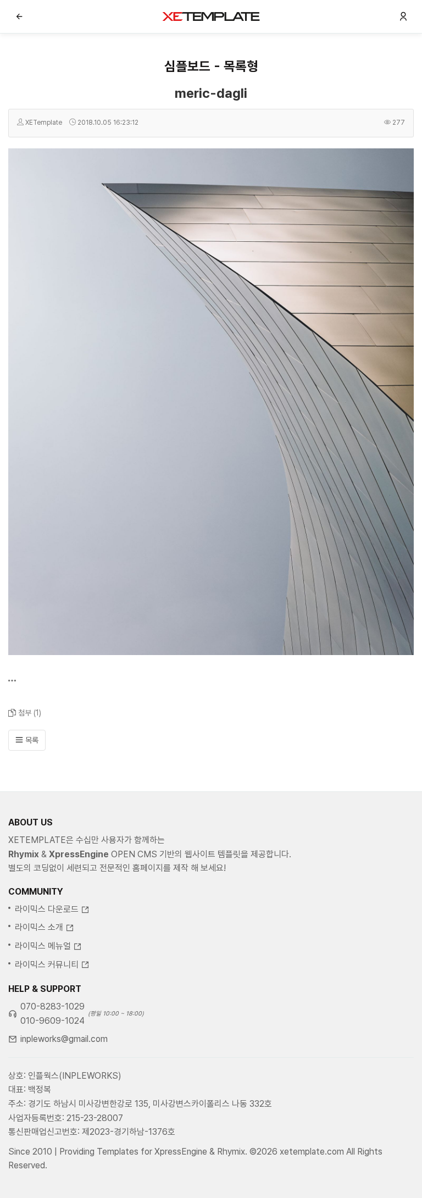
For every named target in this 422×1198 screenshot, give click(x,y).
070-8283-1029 (52, 1006)
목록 (30, 740)
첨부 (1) (29, 712)
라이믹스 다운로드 (47, 909)
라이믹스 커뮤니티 (47, 964)
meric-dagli (211, 93)
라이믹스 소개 (39, 927)
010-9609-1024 (52, 1021)
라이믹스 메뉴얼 (43, 946)
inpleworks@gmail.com (64, 1039)
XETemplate (43, 122)
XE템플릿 (211, 16)
